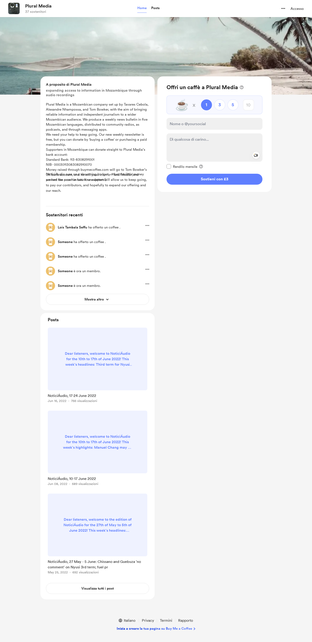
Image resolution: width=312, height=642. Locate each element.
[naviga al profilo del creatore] (14, 8)
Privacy (148, 620)
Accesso (297, 9)
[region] (214, 134)
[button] (142, 8)
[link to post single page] (97, 366)
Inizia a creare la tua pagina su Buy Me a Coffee (154, 628)
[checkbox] (182, 166)
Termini (166, 620)
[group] (97, 366)
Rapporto (185, 620)
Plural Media (38, 6)
